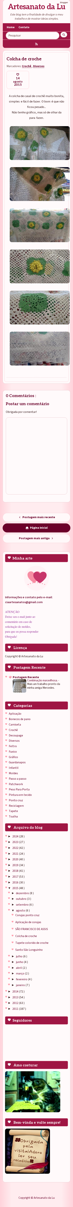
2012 (15, 1003)
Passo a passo (17, 779)
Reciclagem (16, 806)
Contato (24, 27)
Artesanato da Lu (36, 7)
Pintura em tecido (20, 795)
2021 (15, 854)
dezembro (23, 893)
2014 (15, 991)
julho (19, 956)
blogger (64, 2)
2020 (15, 859)
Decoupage (16, 735)
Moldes (13, 773)
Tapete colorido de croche (31, 943)
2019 (15, 865)
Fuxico (13, 752)
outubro (21, 899)
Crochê (13, 730)
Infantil (14, 768)
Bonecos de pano (20, 719)
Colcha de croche (26, 936)
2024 (15, 836)
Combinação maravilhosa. (42, 680)
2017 (15, 877)
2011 (15, 1009)
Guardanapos (17, 762)
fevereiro (22, 979)
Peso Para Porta (19, 789)
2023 (15, 842)
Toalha (13, 816)
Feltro (13, 746)
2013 (15, 997)
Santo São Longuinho (29, 950)
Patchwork (16, 784)
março (20, 973)
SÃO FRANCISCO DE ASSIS (31, 929)
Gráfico (13, 757)
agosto (21, 910)
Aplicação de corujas (28, 922)
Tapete (13, 811)
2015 (15, 888)
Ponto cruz (16, 800)
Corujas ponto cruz (27, 915)
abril (19, 968)
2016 (15, 882)
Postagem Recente (26, 677)
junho (20, 962)
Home (11, 27)
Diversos (14, 741)
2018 (15, 871)
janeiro (20, 985)
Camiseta (15, 725)
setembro (22, 905)
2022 (15, 848)
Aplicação (15, 714)
